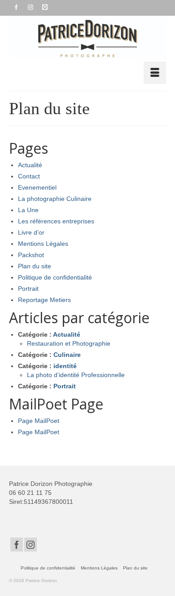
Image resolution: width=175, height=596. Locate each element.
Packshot (31, 254)
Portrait (28, 288)
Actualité (30, 165)
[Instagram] (30, 545)
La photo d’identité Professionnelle (76, 374)
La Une (28, 209)
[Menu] (155, 73)
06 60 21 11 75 (30, 492)
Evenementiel (37, 187)
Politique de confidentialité (55, 277)
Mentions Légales (43, 243)
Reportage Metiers (44, 299)
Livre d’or (31, 232)
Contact (29, 176)
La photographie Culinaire (55, 198)
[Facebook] (16, 545)
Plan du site (34, 266)
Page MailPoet (38, 420)
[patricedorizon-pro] (87, 38)
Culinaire (67, 354)
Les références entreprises (56, 221)
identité (65, 365)
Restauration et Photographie (68, 343)
